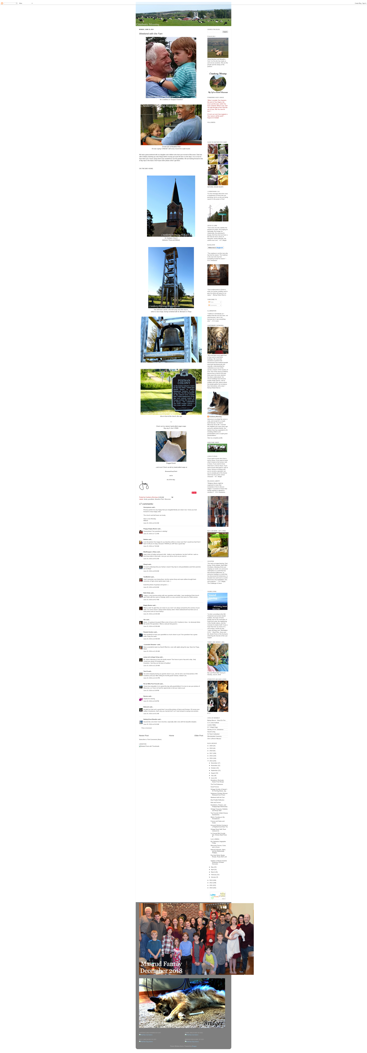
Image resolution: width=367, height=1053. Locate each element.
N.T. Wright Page (212, 727)
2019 (211, 748)
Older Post (198, 736)
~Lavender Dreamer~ (150, 644)
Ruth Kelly (146, 593)
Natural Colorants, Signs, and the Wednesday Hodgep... (218, 851)
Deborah (146, 707)
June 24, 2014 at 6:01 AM (151, 713)
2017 (211, 753)
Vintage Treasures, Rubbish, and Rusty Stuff (219, 809)
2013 (211, 880)
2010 (211, 888)
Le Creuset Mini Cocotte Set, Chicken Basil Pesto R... (219, 835)
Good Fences (215, 787)
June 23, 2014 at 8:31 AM (151, 558)
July (212, 775)
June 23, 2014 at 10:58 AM (151, 639)
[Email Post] (172, 497)
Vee (144, 619)
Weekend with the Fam (218, 797)
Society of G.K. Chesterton (215, 729)
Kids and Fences (216, 802)
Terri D (145, 671)
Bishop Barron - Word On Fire (216, 720)
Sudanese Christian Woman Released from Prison (219, 794)
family (145, 499)
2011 (211, 885)
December (214, 763)
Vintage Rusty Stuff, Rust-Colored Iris (218, 830)
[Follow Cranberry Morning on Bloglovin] (215, 248)
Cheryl (145, 564)
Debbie (145, 539)
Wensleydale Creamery (214, 736)
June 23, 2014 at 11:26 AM (151, 651)
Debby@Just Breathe (150, 719)
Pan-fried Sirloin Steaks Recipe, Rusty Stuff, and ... (219, 857)
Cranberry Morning (215, 416)
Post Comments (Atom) (154, 739)
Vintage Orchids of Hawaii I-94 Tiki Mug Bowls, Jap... (219, 790)
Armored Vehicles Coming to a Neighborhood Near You (219, 826)
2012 (211, 882)
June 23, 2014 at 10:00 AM (151, 614)
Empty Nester (147, 605)
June (212, 778)
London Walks (211, 725)
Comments (213, 305)
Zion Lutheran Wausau (214, 738)
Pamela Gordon (148, 632)
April (212, 869)
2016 (211, 756)
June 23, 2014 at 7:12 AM (151, 533)
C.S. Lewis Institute (213, 722)
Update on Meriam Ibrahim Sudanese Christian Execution (219, 862)
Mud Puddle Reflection (217, 800)
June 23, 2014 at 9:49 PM (151, 701)
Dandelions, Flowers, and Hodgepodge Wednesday (219, 805)
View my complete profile (214, 438)
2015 (211, 758)
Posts (211, 302)
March (213, 872)
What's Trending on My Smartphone (218, 817)
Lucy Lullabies (215, 839)
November (214, 765)
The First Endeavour (217, 784)
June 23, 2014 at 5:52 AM (151, 523)
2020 (211, 745)
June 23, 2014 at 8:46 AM (151, 587)
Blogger (194, 1046)
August (213, 773)
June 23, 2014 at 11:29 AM (151, 665)
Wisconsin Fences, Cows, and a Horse (218, 846)
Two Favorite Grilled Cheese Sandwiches (219, 813)
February (214, 874)
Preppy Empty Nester (150, 529)
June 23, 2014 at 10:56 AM (151, 626)
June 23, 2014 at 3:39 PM (151, 690)
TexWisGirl (146, 577)
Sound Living (211, 731)
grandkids (151, 499)
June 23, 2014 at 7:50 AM (151, 546)
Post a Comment (147, 728)
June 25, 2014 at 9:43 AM (151, 724)
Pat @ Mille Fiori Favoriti (151, 684)
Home (171, 736)
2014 (211, 761)
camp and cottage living (151, 657)
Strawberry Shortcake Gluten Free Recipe (217, 781)
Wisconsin (168, 499)
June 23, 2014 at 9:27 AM (151, 599)
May (212, 867)
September (214, 770)
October (213, 768)
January (213, 877)
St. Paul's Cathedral (213, 734)
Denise (145, 696)
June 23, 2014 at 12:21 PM (151, 678)
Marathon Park (159, 499)
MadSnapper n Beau (150, 552)
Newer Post (144, 736)
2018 (211, 750)
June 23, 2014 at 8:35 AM (151, 571)
